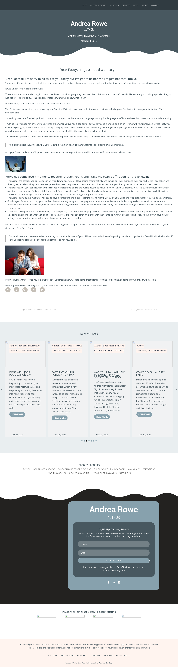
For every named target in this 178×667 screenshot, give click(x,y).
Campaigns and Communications (74, 469)
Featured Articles (56, 473)
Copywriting (149, 469)
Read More (17, 414)
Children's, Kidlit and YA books (24, 350)
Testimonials (67, 655)
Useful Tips (125, 473)
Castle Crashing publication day (63, 373)
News (135, 5)
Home (84, 5)
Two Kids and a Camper (97, 36)
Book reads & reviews (29, 345)
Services (126, 5)
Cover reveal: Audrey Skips (150, 373)
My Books (114, 5)
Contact (155, 5)
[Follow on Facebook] (108, 582)
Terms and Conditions (101, 655)
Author (13, 345)
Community (75, 36)
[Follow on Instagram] (119, 582)
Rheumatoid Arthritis (80, 473)
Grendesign (109, 663)
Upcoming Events (98, 5)
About (145, 5)
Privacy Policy (123, 655)
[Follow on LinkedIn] (114, 582)
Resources (82, 655)
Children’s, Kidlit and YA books (109, 469)
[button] (82, 441)
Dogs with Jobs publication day (20, 373)
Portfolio (53, 655)
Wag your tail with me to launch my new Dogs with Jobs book (109, 375)
